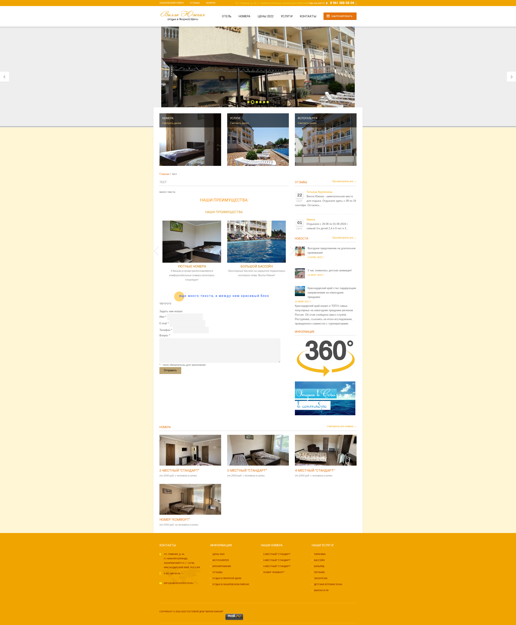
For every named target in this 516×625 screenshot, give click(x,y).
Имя (161, 316)
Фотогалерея (220, 560)
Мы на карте (317, 3)
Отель (226, 16)
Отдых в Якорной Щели (226, 578)
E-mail (163, 323)
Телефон (164, 330)
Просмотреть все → (344, 181)
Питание (319, 572)
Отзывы (195, 3)
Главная (164, 174)
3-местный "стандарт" (247, 470)
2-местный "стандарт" (179, 470)
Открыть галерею (194, 450)
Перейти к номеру (186, 450)
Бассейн (319, 560)
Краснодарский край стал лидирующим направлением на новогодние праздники (332, 293)
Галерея (210, 3)
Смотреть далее (171, 123)
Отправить (170, 370)
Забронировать (342, 16)
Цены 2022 (266, 16)
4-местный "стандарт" (315, 470)
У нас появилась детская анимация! (330, 270)
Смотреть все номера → (342, 426)
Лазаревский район (171, 3)
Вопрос (163, 335)
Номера (244, 16)
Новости (301, 238)
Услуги (286, 16)
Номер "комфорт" (174, 520)
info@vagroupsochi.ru (178, 583)
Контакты (308, 16)
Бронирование (221, 566)
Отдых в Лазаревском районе (230, 584)
